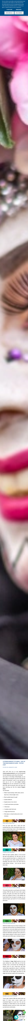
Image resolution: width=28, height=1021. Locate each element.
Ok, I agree (19, 12)
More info (18, 9)
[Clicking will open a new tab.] (24, 1012)
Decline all (9, 12)
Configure (9, 9)
